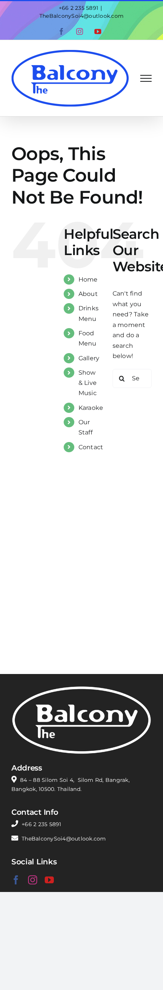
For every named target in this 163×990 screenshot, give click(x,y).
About (88, 293)
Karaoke (90, 407)
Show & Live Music (87, 383)
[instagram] (32, 879)
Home (88, 279)
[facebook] (15, 879)
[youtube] (49, 879)
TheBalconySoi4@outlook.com (81, 15)
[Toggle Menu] (146, 78)
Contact (90, 447)
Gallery (89, 358)
